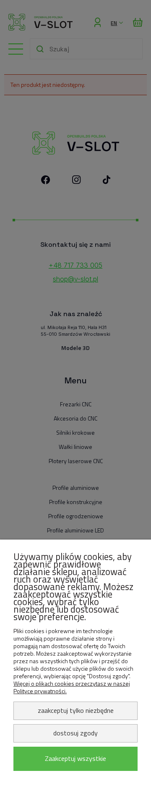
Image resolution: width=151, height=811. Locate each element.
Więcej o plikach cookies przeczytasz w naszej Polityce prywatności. (71, 687)
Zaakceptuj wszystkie (75, 758)
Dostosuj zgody (75, 733)
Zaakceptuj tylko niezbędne (76, 710)
